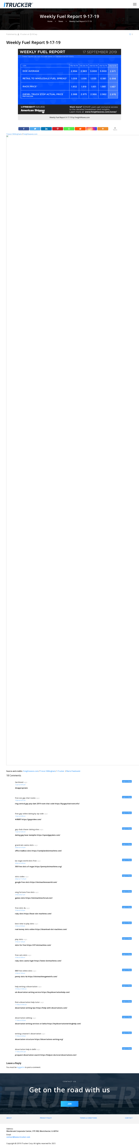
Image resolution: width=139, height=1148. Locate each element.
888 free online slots (23, 971)
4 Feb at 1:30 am (20, 942)
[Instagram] (91, 128)
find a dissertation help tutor (27, 1002)
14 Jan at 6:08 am (20, 816)
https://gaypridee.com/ (31, 819)
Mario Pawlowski (73, 771)
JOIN (70, 1103)
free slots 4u (20, 908)
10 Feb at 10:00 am (20, 989)
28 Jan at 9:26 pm (20, 863)
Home (49, 21)
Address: (9, 1129)
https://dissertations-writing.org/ (49, 1039)
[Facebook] (23, 128)
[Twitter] (35, 128)
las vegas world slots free (26, 861)
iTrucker (61, 771)
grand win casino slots (24, 845)
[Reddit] (80, 128)
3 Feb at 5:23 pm (20, 910)
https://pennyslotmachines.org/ (48, 866)
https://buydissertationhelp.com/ (55, 992)
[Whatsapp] (69, 128)
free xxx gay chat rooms (25, 798)
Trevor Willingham (14, 134)
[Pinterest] (57, 128)
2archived (19, 782)
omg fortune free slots (25, 892)
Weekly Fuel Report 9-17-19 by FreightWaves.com (70, 117)
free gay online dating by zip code (29, 813)
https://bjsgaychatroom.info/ (67, 803)
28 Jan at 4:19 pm (20, 847)
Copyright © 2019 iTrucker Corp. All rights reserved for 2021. (31, 1143)
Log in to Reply (127, 781)
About (9, 1118)
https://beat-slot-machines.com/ (37, 913)
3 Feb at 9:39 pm (20, 926)
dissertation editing (23, 1018)
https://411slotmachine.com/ (39, 945)
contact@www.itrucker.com (18, 1137)
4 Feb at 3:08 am (20, 957)
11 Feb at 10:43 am (20, 1004)
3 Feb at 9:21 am (20, 895)
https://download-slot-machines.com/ (51, 929)
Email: (8, 1134)
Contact (129, 1118)
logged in (21, 1067)
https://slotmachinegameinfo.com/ (42, 976)
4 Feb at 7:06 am (20, 973)
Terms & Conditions (88, 1118)
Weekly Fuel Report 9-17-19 (80, 21)
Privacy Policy (46, 1118)
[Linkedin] (46, 128)
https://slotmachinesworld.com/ (43, 882)
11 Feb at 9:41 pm (20, 1052)
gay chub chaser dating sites (27, 829)
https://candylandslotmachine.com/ (47, 851)
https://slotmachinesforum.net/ (39, 898)
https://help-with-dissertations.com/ (51, 1008)
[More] (102, 128)
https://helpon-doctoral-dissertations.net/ (58, 1055)
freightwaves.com (30, 134)
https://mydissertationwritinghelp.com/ (64, 1023)
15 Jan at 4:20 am (20, 832)
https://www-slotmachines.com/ (47, 961)
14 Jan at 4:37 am (20, 800)
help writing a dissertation (26, 986)
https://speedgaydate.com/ (48, 835)
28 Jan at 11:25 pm (20, 879)
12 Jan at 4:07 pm (20, 785)
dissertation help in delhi (25, 1049)
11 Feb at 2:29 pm (20, 1020)
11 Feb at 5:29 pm (20, 1036)
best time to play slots (24, 923)
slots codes (20, 876)
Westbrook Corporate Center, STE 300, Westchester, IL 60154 (32, 1131)
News (61, 21)
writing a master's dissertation (28, 1033)
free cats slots (21, 955)
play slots (19, 939)
